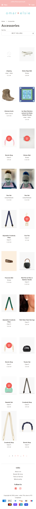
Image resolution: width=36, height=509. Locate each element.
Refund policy (18, 479)
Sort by (3, 30)
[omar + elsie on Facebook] (16, 489)
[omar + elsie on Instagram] (20, 489)
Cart (33, 5)
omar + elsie (18, 495)
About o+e (18, 471)
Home (3, 21)
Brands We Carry (18, 474)
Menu (5, 5)
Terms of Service (18, 476)
